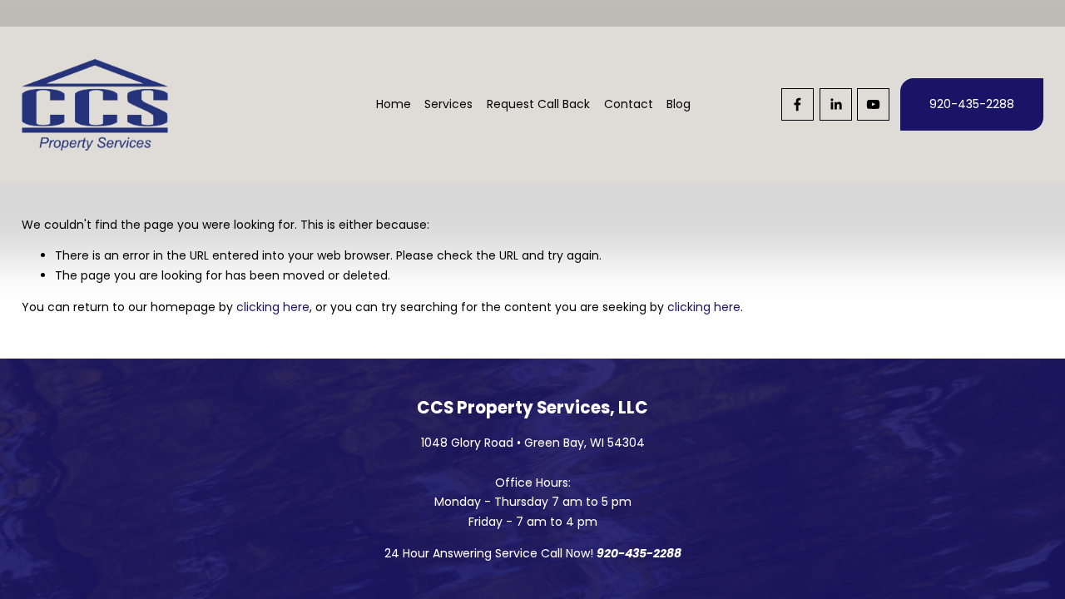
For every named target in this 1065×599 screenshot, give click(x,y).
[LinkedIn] (836, 104)
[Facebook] (797, 104)
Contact (628, 104)
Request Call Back (538, 104)
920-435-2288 (971, 104)
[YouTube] (873, 104)
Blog (678, 104)
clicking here (273, 307)
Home (393, 104)
